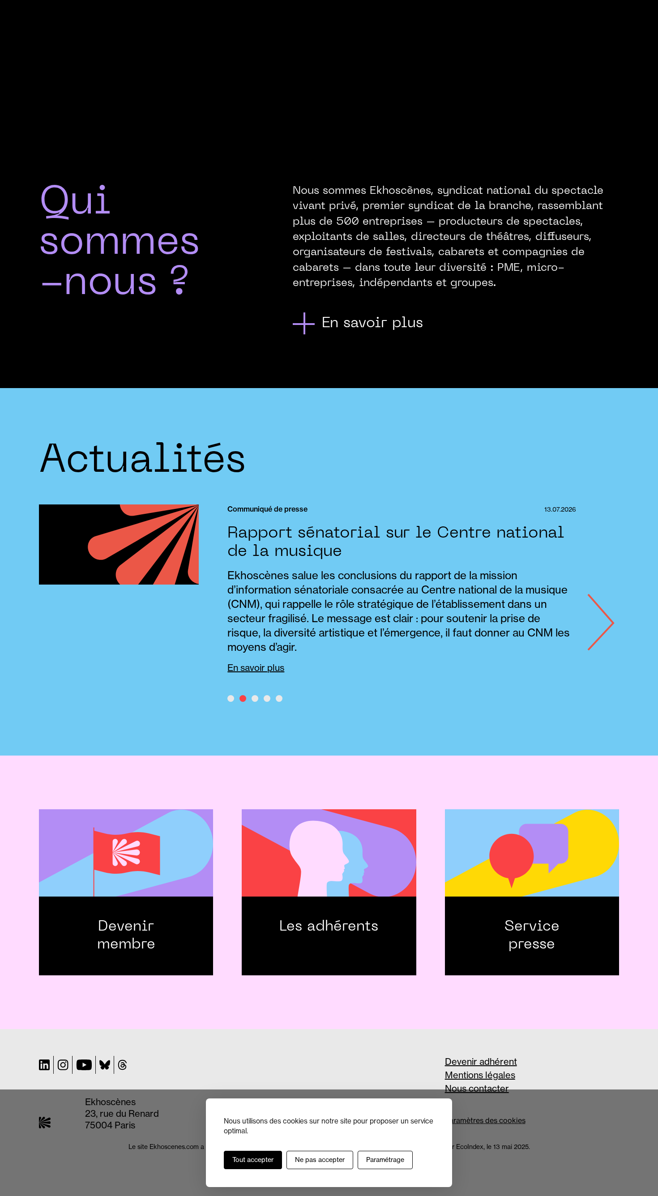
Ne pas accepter (320, 1160)
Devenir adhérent (481, 1061)
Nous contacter (477, 1088)
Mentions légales (480, 1075)
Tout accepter (252, 1160)
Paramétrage (385, 1160)
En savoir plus (255, 667)
